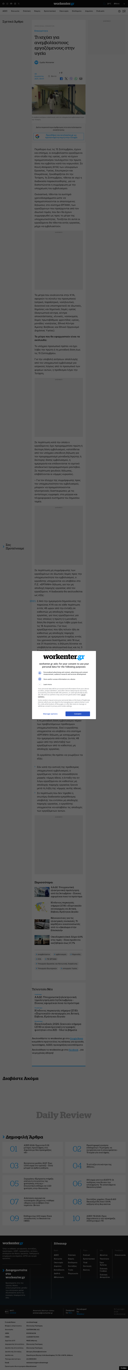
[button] (64, 684)
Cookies (123, 1368)
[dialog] (64, 685)
